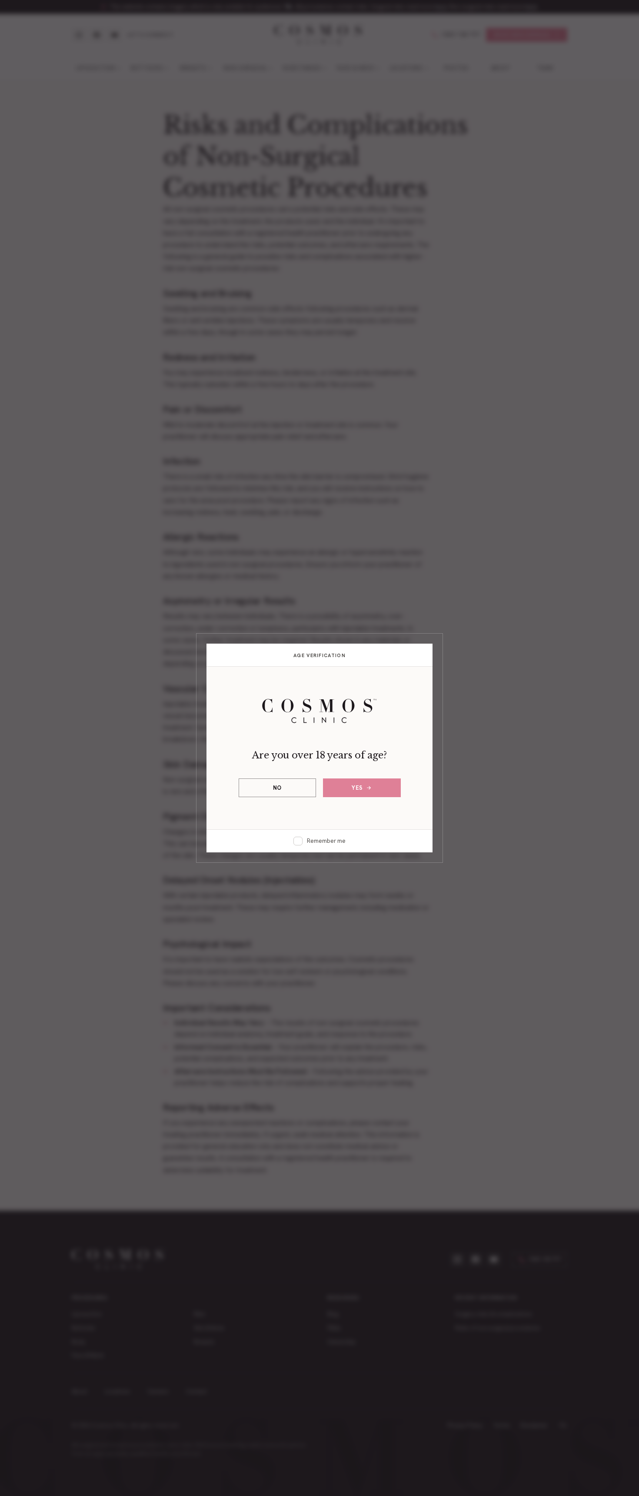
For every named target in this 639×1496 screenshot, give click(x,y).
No (277, 787)
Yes (357, 787)
